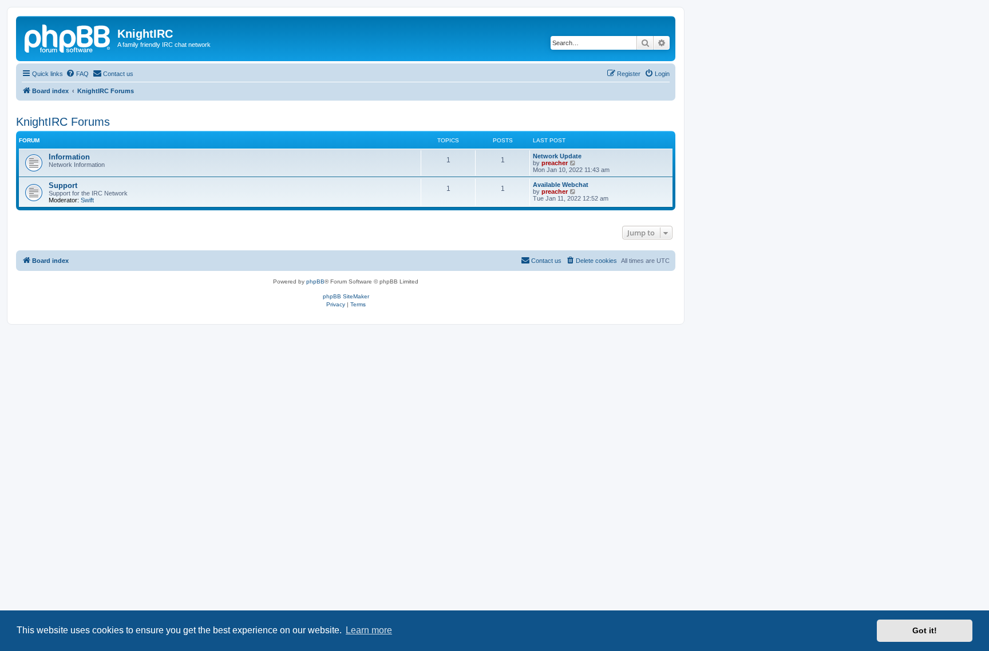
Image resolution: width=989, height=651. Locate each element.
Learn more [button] (369, 630)
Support (63, 185)
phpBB (315, 281)
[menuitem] (77, 74)
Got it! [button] (924, 630)
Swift (87, 200)
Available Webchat (560, 184)
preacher (554, 162)
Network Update (557, 156)
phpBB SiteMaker (346, 296)
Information (69, 157)
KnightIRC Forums (63, 121)
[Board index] (68, 37)
